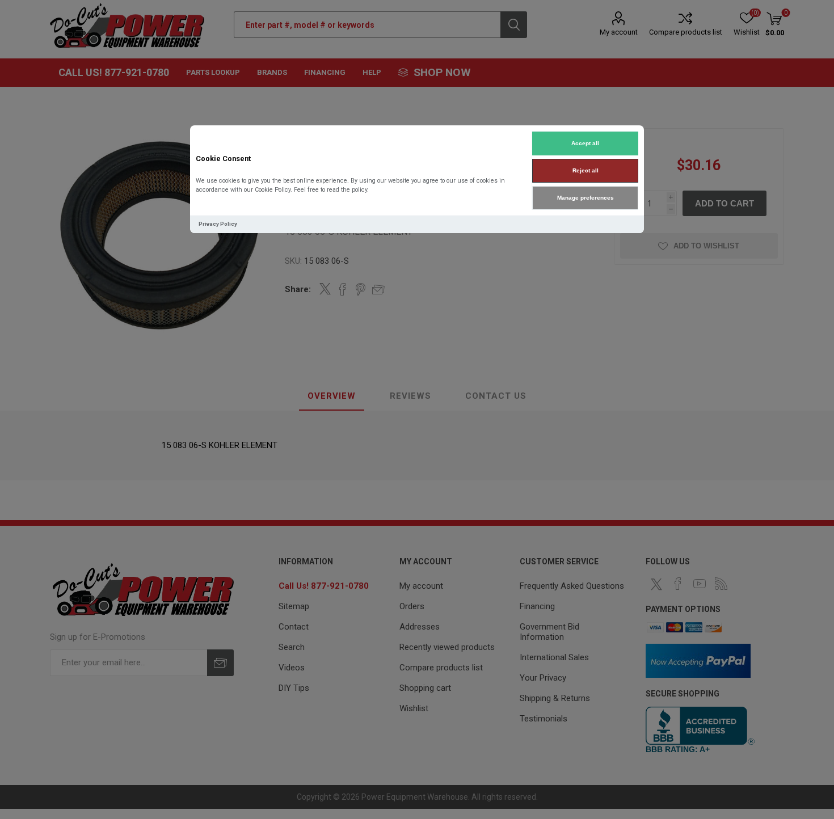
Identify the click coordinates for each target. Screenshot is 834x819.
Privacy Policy (218, 224)
